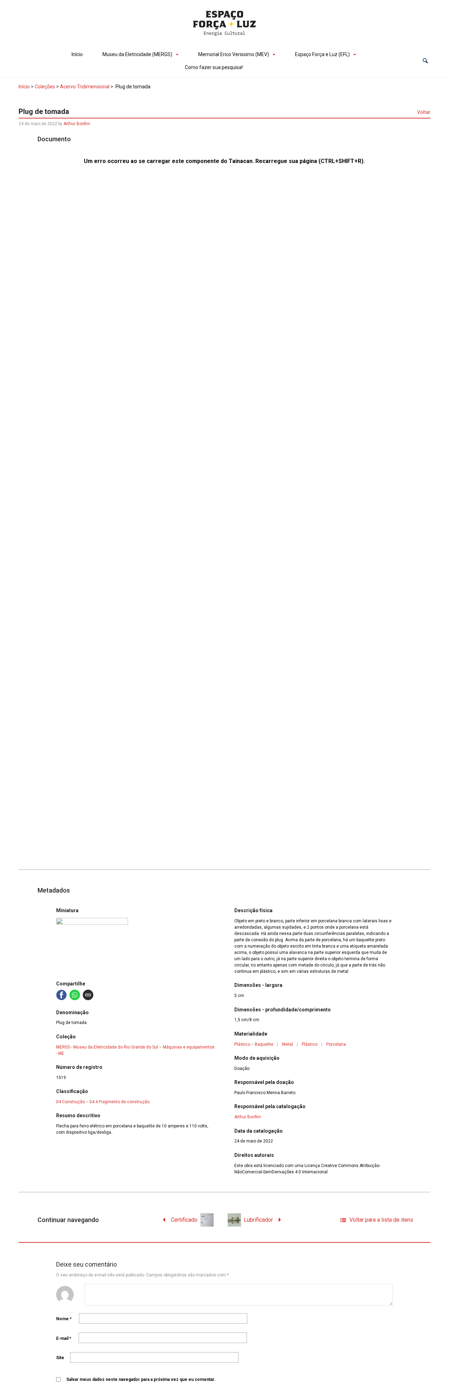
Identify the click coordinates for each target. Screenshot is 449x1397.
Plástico (242, 1044)
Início (77, 54)
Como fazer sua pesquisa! (214, 67)
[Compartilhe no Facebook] (61, 995)
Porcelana (336, 1044)
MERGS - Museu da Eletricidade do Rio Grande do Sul (107, 1047)
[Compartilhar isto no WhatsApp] (74, 995)
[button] (425, 61)
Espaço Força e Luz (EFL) (322, 54)
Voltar (423, 112)
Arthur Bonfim (76, 123)
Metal (287, 1044)
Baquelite (264, 1044)
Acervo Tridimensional (84, 86)
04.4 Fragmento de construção (119, 1101)
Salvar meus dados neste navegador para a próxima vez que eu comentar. (140, 1379)
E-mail (63, 1338)
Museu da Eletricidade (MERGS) (137, 54)
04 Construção (70, 1101)
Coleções (45, 86)
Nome (64, 1318)
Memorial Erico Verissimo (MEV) (233, 54)
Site (60, 1357)
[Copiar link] (88, 995)
